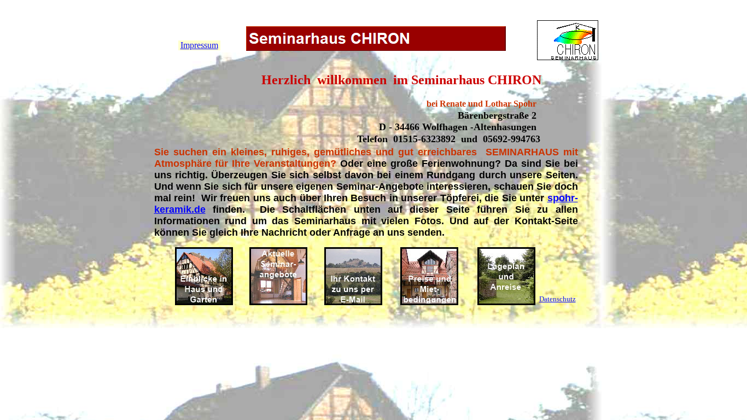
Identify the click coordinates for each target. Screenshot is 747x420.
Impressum (199, 45)
